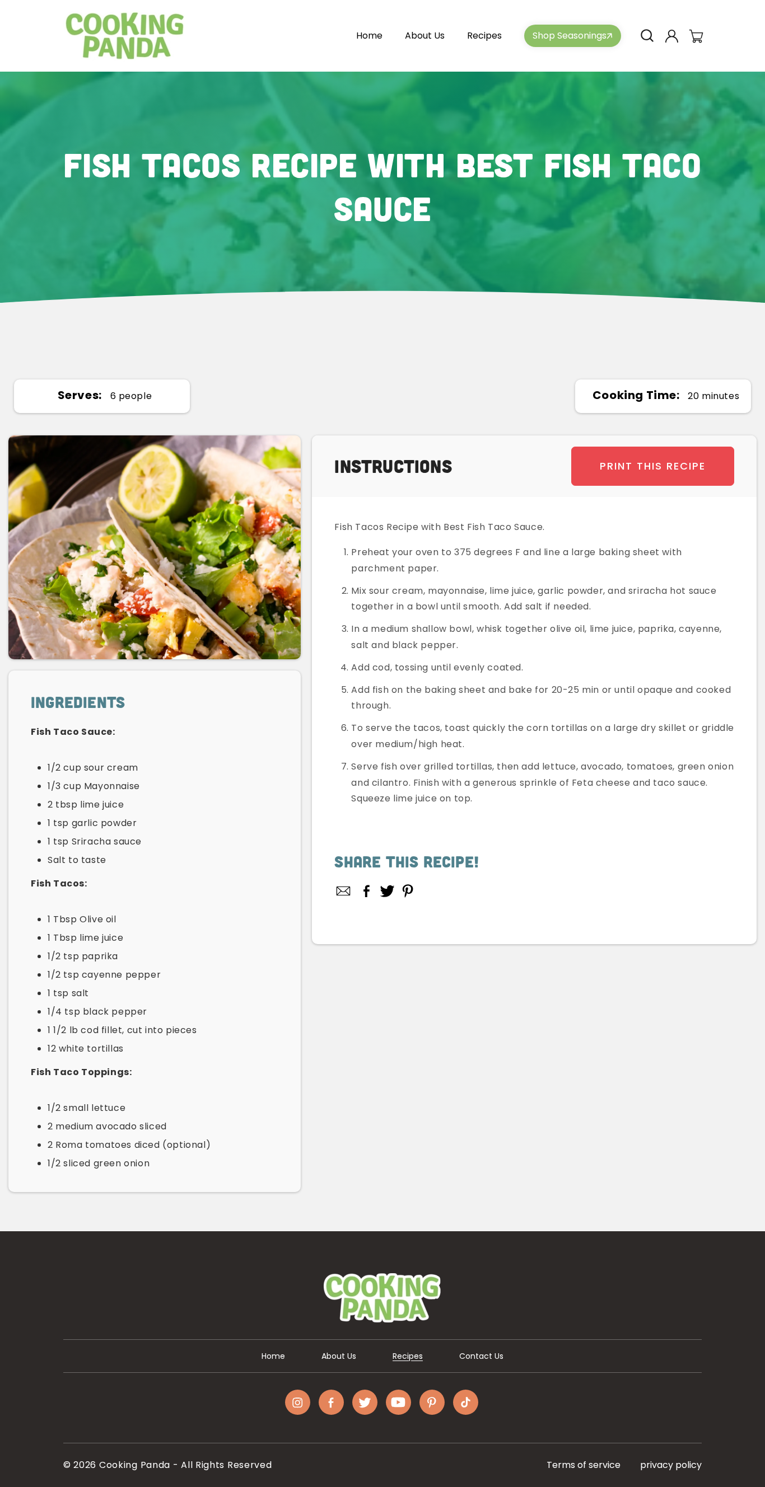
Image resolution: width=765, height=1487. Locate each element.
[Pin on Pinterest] (408, 891)
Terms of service (584, 1464)
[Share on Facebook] (366, 891)
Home (273, 1356)
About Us (338, 1356)
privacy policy (671, 1464)
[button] (647, 36)
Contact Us (481, 1356)
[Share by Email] (343, 891)
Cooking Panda (134, 1464)
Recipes (408, 1356)
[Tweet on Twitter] (387, 891)
